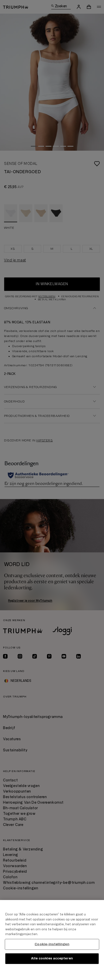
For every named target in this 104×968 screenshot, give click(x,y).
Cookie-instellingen (52, 944)
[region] (52, 934)
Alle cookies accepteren (52, 958)
